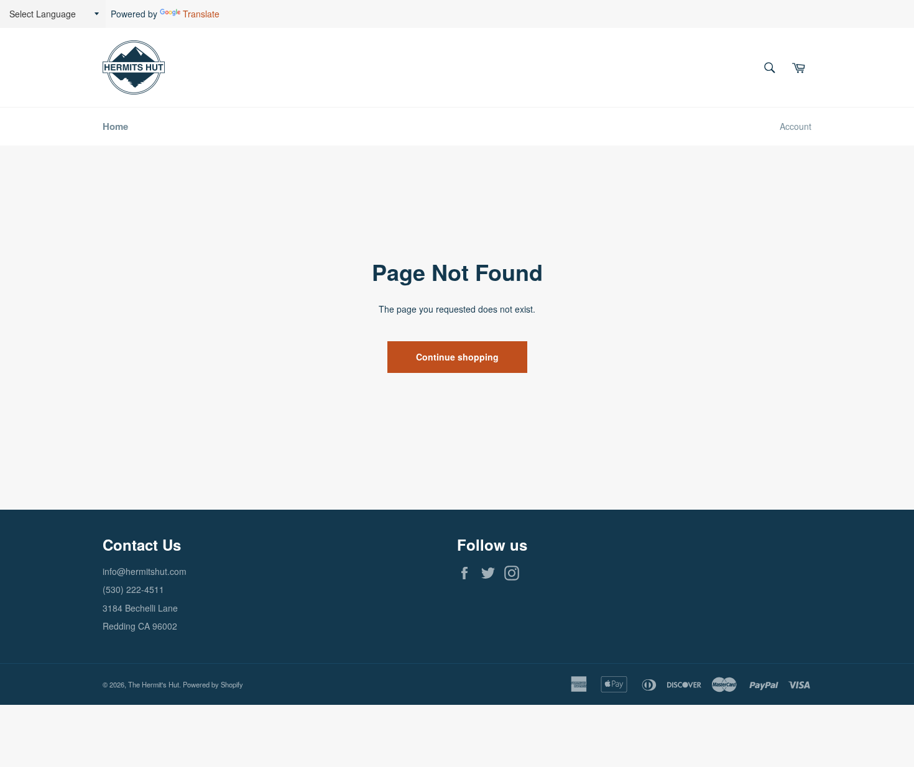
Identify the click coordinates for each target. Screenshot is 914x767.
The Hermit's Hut (153, 684)
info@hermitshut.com (145, 571)
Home (115, 126)
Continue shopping (457, 357)
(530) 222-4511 (133, 589)
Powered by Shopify (213, 684)
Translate (201, 13)
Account (795, 126)
